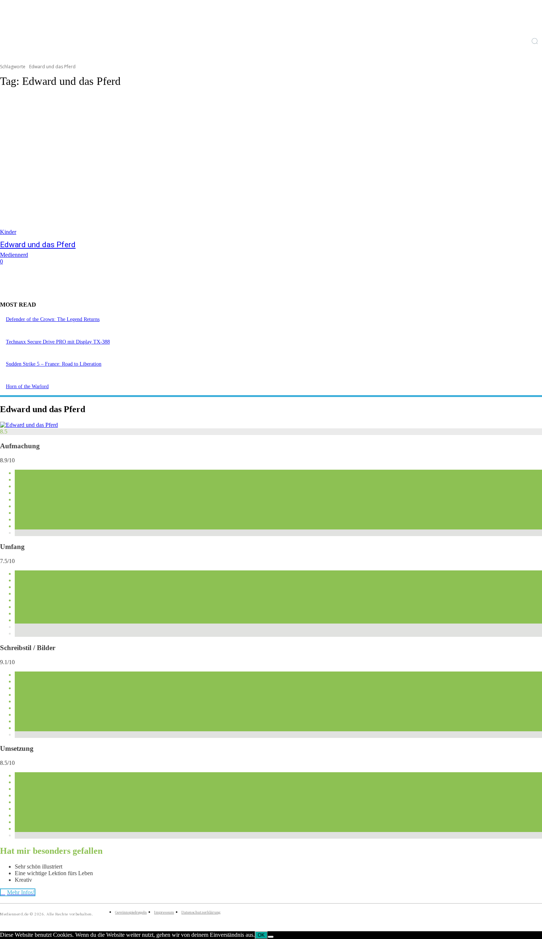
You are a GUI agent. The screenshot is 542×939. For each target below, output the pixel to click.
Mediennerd (14, 255)
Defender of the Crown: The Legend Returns (53, 319)
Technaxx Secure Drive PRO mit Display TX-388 (58, 342)
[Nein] (271, 937)
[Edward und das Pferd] (140, 165)
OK (261, 935)
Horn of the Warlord (27, 386)
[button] (534, 41)
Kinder (8, 232)
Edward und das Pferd (38, 244)
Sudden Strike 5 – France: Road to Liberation (53, 364)
